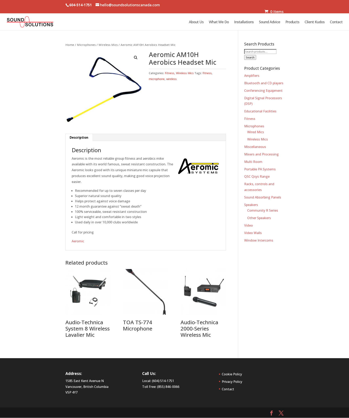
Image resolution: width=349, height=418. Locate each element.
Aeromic (78, 241)
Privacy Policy (232, 381)
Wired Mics (255, 132)
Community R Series (262, 210)
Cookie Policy (232, 374)
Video (248, 225)
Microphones (86, 45)
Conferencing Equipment (263, 90)
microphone (157, 79)
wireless (171, 79)
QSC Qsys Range (257, 176)
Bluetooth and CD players (263, 83)
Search (250, 57)
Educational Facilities (260, 111)
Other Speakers (259, 218)
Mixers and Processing (261, 154)
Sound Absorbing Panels (262, 197)
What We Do (219, 22)
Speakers (251, 205)
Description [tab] (79, 137)
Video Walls (253, 233)
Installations (244, 22)
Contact (336, 22)
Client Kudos (315, 22)
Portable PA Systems (260, 169)
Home (69, 45)
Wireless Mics (108, 45)
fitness (207, 73)
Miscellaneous (255, 147)
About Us (196, 22)
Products (292, 22)
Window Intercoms (258, 240)
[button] (135, 57)
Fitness (169, 73)
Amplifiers (251, 75)
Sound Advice (269, 22)
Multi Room (253, 161)
